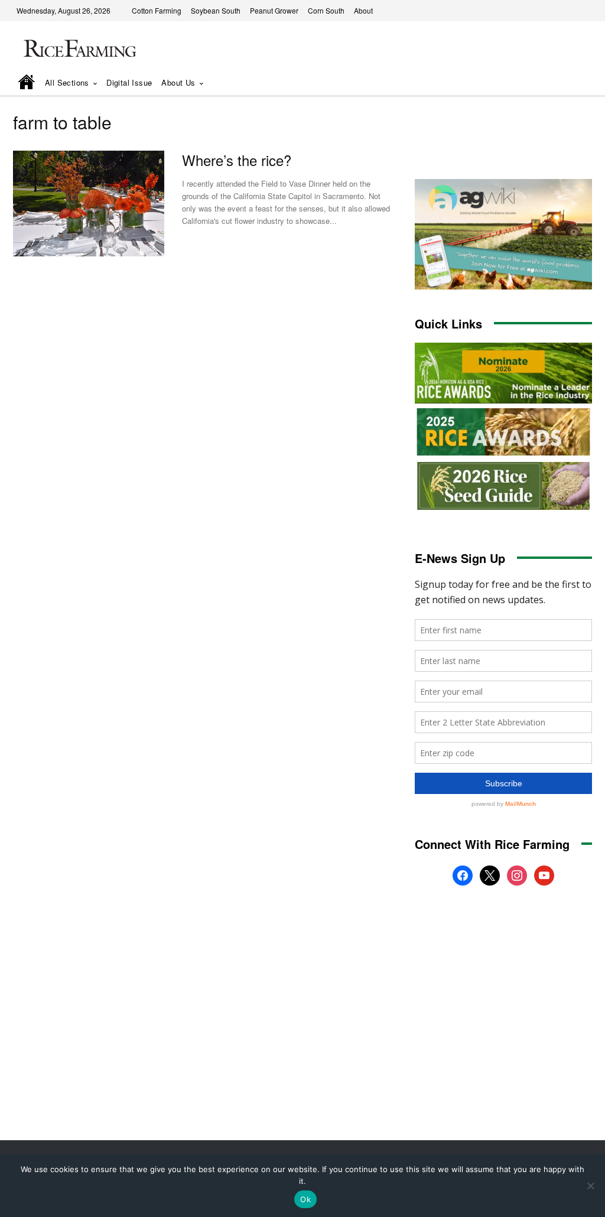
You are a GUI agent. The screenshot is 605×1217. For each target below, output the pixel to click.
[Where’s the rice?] (88, 203)
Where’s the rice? (236, 159)
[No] (590, 1186)
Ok (305, 1199)
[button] (566, 83)
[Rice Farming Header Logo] (78, 49)
